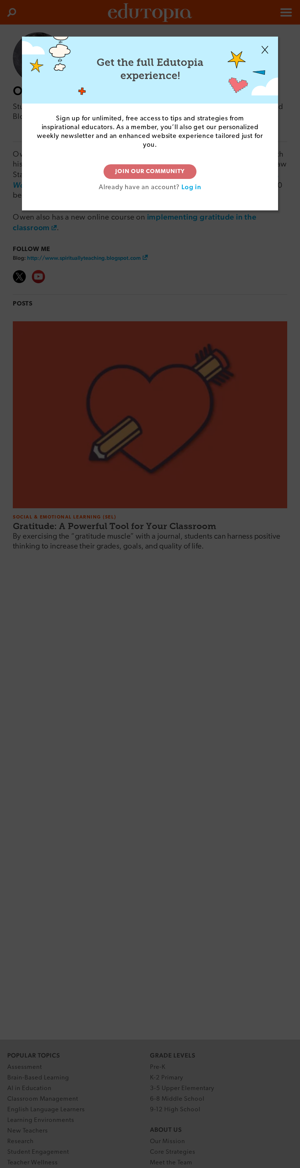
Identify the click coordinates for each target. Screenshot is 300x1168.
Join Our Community (150, 172)
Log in (191, 187)
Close (265, 49)
